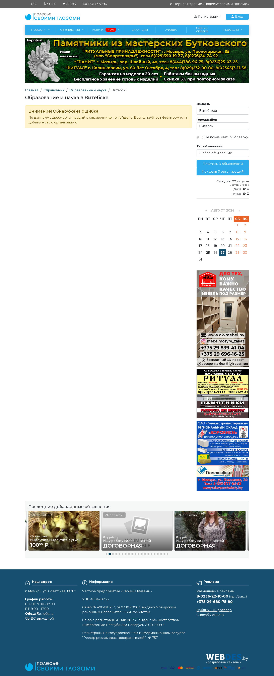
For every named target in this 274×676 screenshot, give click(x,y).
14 (230, 239)
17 (200, 246)
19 (215, 246)
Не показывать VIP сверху (226, 137)
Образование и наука (88, 90)
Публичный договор (214, 610)
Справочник (54, 90)
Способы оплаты (210, 615)
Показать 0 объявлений (223, 164)
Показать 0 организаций (223, 171)
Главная (32, 90)
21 (230, 246)
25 (208, 253)
